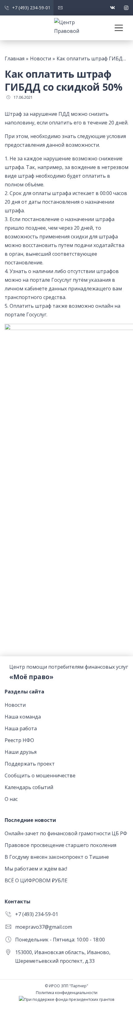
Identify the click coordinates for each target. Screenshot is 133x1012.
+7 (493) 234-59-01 (36, 914)
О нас (11, 799)
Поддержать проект (30, 763)
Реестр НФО (19, 740)
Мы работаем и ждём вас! (36, 868)
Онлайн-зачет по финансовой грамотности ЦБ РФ (66, 833)
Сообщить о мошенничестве (40, 775)
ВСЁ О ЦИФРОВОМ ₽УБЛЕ (36, 880)
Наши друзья (20, 752)
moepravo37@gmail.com (43, 926)
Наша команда (23, 716)
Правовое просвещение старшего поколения (60, 845)
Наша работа (21, 728)
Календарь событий (29, 787)
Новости (15, 704)
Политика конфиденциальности (66, 992)
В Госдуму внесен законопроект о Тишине (57, 856)
